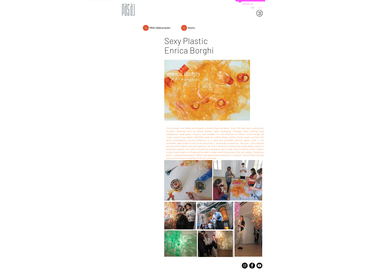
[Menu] (259, 13)
